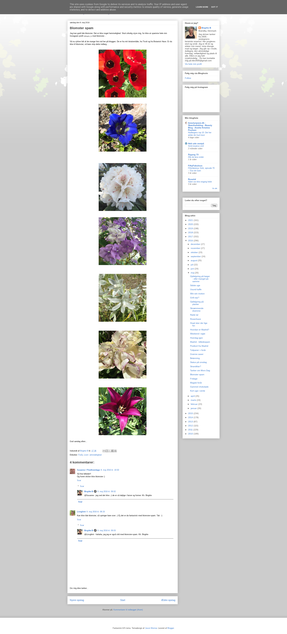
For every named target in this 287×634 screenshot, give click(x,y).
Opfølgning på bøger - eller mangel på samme (200, 279)
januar (194, 408)
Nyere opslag (77, 600)
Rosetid (192, 179)
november (196, 248)
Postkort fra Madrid (199, 346)
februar (194, 404)
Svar (79, 480)
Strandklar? (195, 366)
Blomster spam (197, 374)
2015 (191, 413)
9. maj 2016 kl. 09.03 (106, 530)
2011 (190, 429)
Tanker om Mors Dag (200, 370)
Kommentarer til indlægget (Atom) (128, 610)
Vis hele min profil (193, 64)
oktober (195, 252)
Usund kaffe (195, 289)
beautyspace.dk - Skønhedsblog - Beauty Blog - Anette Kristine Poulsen (200, 126)
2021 (191, 220)
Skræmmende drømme (196, 309)
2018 (191, 232)
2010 (191, 433)
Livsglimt (81, 512)
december (196, 244)
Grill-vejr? (194, 297)
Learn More (202, 7)
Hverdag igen (196, 338)
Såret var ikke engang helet (200, 182)
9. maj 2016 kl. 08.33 (96, 512)
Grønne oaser (196, 354)
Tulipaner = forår (198, 350)
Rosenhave (195, 319)
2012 (191, 425)
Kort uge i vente (197, 391)
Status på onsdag (198, 362)
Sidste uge (195, 285)
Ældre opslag (168, 600)
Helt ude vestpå (196, 143)
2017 (191, 236)
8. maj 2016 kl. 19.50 (110, 470)
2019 (191, 228)
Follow (188, 78)
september (196, 256)
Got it (214, 7)
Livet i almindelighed (92, 455)
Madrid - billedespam (200, 342)
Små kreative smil (196, 146)
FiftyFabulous (195, 165)
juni (193, 268)
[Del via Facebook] (112, 450)
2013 (191, 421)
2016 (191, 240)
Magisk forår (196, 383)
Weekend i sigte (197, 333)
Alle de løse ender (196, 157)
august (194, 260)
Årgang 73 (193, 154)
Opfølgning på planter (197, 302)
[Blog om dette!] (106, 450)
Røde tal (194, 315)
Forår (80, 455)
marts (194, 400)
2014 (191, 417)
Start (122, 600)
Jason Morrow (151, 628)
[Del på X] (109, 450)
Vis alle (214, 188)
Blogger (170, 628)
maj (193, 272)
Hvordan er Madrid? (199, 329)
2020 (191, 224)
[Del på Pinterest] (115, 450)
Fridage (193, 378)
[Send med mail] (104, 450)
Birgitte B (88, 491)
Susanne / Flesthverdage (88, 470)
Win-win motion (197, 293)
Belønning (195, 358)
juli (192, 264)
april (193, 396)
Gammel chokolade (199, 387)
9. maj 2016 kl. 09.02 (106, 491)
